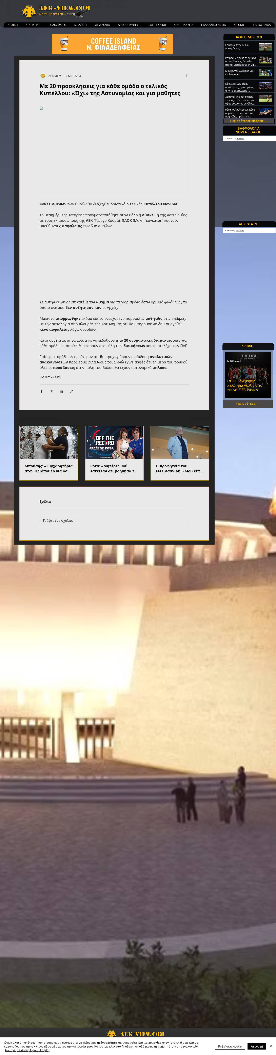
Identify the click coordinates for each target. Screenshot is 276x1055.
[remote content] (114, 264)
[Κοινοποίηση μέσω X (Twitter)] (51, 391)
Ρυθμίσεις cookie (230, 1046)
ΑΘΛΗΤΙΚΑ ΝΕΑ (50, 377)
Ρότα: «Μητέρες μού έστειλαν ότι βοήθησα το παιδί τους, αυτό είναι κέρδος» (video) (113, 469)
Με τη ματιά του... (52, 14)
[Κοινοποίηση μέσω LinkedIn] (61, 391)
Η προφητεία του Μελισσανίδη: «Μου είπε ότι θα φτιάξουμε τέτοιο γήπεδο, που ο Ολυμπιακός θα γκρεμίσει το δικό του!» (179, 469)
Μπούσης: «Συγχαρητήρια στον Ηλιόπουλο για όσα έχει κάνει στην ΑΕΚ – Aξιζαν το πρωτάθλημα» (49, 469)
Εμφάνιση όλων (198, 418)
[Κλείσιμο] (271, 1046)
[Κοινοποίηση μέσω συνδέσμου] (71, 391)
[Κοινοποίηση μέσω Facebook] (41, 391)
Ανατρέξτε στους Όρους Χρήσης (27, 1050)
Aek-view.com (64, 8)
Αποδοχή (257, 1046)
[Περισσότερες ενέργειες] (186, 75)
